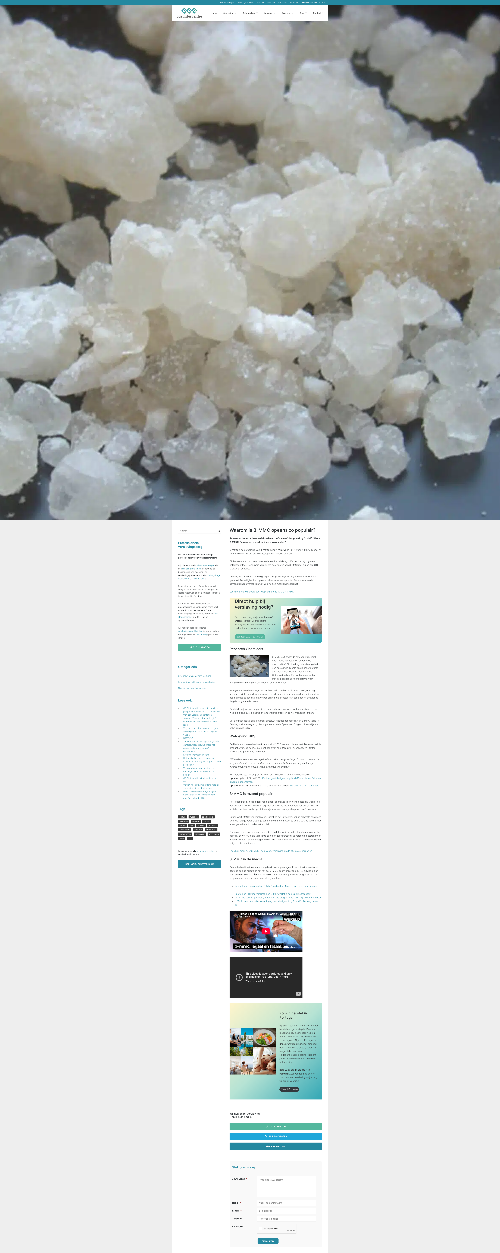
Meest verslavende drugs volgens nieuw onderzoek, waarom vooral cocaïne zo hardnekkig (199, 794)
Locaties (268, 13)
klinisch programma (191, 568)
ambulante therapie (204, 565)
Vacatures (282, 2)
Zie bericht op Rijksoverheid (304, 785)
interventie (185, 830)
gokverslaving (199, 578)
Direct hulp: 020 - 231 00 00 (313, 2)
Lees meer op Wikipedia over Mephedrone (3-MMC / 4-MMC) (262, 591)
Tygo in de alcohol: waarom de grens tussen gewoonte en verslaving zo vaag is (201, 731)
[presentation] (276, 1229)
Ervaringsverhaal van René (196, 754)
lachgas (198, 830)
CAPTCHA (237, 1226)
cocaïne (195, 821)
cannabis (184, 821)
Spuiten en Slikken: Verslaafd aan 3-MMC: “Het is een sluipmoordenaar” (273, 893)
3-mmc (182, 817)
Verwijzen (260, 2)
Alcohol (194, 817)
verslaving (214, 834)
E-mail (237, 1210)
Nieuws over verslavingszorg (192, 688)
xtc (190, 839)
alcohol (209, 575)
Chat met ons (277, 1146)
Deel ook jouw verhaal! (199, 864)
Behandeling (249, 13)
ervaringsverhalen (205, 851)
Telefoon (237, 1218)
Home (214, 13)
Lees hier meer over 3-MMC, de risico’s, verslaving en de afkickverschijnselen (271, 851)
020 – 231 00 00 (277, 1126)
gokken (201, 826)
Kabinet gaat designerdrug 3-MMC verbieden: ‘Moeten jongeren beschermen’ (276, 886)
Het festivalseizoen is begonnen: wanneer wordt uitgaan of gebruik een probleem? (202, 761)
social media (185, 834)
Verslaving (228, 13)
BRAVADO (188, 738)
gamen (182, 826)
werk (182, 839)
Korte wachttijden (227, 2)
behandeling (202, 634)
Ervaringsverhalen (245, 2)
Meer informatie (289, 1089)
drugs (217, 575)
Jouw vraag (239, 1178)
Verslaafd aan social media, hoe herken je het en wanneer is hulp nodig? (199, 771)
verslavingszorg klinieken (190, 631)
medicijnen (183, 578)
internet (213, 826)
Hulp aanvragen (277, 1136)
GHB (191, 826)
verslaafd (199, 834)
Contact (317, 13)
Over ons (271, 2)
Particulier (294, 2)
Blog (302, 13)
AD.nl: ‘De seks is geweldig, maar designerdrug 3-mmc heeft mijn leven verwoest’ (278, 897)
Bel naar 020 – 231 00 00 (250, 636)
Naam (236, 1202)
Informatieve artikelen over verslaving (196, 682)
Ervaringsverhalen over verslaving (194, 676)
